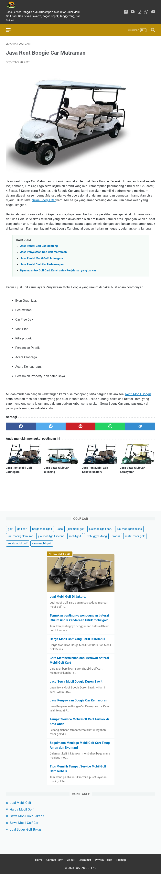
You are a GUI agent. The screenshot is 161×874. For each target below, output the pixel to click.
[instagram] (139, 12)
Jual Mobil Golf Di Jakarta (68, 596)
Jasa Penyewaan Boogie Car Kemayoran (78, 700)
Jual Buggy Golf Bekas (25, 829)
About (71, 859)
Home (38, 859)
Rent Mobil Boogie (138, 394)
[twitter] (51, 426)
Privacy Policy (103, 859)
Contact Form (54, 859)
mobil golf (75, 536)
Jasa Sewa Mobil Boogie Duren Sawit (76, 681)
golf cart (22, 528)
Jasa (60, 528)
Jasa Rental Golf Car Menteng (39, 246)
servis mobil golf (17, 543)
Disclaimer (85, 859)
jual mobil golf (76, 528)
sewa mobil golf (41, 543)
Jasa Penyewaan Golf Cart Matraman (43, 252)
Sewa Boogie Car (44, 200)
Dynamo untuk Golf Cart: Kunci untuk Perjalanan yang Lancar (58, 270)
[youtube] (132, 12)
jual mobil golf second (51, 536)
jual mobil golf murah (20, 536)
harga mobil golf (42, 528)
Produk (116, 536)
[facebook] (126, 12)
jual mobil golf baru (100, 528)
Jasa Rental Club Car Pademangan (42, 264)
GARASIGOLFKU (86, 867)
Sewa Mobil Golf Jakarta (27, 816)
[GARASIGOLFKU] (14, 5)
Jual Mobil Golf (20, 803)
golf (10, 528)
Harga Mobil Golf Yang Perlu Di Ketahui (77, 639)
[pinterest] (80, 426)
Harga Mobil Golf (22, 809)
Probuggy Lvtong (96, 536)
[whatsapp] (146, 12)
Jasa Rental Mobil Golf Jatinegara (41, 258)
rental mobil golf (135, 536)
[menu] (10, 30)
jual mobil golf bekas (129, 528)
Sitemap (121, 859)
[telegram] (140, 426)
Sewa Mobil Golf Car (24, 823)
